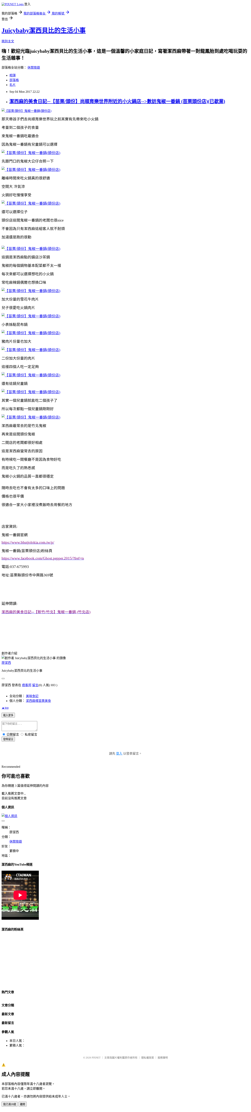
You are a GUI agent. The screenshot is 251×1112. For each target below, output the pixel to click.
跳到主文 (8, 41)
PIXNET (96, 1057)
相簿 (12, 75)
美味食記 (32, 696)
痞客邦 (26, 685)
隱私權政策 (147, 1057)
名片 (12, 84)
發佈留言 (8, 739)
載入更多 (8, 715)
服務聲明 (163, 1057)
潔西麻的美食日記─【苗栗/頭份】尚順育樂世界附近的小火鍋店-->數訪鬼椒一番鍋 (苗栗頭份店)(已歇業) (117, 101)
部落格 (14, 80)
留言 (35, 685)
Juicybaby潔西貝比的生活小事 (44, 30)
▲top (5, 707)
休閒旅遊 (33, 67)
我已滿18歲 (9, 1104)
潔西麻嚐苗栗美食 (38, 700)
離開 (22, 1104)
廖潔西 (6, 662)
